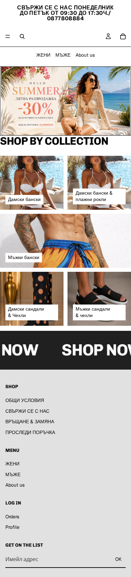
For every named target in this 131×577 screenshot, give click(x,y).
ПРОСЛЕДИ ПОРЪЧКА (30, 432)
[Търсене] (22, 36)
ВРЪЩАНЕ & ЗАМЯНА (29, 422)
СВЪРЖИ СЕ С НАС (27, 411)
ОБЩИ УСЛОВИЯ (24, 400)
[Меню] (7, 36)
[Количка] (123, 36)
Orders (12, 517)
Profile (12, 527)
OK (118, 559)
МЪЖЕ (63, 55)
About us (85, 55)
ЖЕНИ (43, 55)
